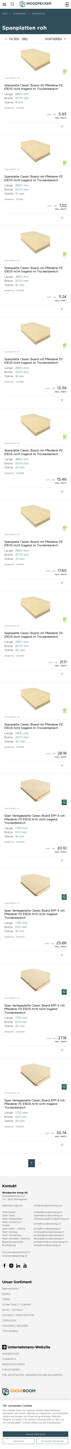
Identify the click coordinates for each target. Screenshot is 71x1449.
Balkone (25, 1238)
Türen (6, 1299)
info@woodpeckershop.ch (48, 1205)
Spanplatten (38, 13)
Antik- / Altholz (12, 1310)
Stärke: (9, 102)
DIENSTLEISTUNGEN (13, 1364)
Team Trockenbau (11, 1235)
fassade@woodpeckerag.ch (49, 1238)
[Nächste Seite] (39, 1163)
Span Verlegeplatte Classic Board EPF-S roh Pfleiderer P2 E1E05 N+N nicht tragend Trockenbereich (34, 819)
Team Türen (8, 1215)
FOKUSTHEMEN (11, 1369)
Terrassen (9, 1320)
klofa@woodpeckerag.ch (47, 1223)
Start (5, 13)
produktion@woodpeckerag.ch (51, 1242)
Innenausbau (19, 13)
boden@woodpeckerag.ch (48, 1212)
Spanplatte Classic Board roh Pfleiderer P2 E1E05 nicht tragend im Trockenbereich (33, 87)
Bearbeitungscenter (12, 1242)
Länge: (8, 94)
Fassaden (14, 1238)
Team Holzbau (9, 1232)
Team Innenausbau (12, 1219)
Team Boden (9, 1212)
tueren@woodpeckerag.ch (48, 1215)
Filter (18, 39)
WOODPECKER (10, 1354)
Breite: (8, 98)
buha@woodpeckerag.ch (47, 1245)
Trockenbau (10, 1331)
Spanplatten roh (12, 78)
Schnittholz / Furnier (16, 1304)
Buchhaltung (9, 1245)
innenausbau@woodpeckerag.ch (51, 1219)
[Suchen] (12, 4)
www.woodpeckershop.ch (16, 1252)
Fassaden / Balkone (15, 1326)
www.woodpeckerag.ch (14, 1256)
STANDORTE (9, 1359)
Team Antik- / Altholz (13, 1228)
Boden (6, 1294)
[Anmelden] (66, 4)
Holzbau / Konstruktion (18, 1315)
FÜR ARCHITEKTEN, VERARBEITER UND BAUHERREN (32, 1375)
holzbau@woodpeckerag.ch (49, 1232)
